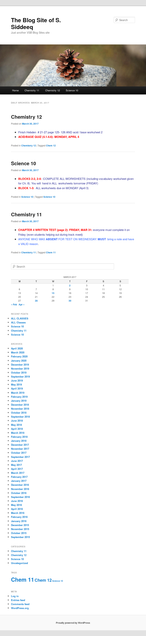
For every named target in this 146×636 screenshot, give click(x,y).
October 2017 (18, 452)
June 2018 (17, 420)
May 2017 (16, 465)
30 (70, 300)
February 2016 (19, 517)
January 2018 (18, 440)
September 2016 (20, 497)
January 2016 (18, 521)
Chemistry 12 (52, 90)
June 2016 (17, 501)
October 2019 (18, 372)
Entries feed (18, 600)
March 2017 (17, 473)
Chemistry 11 (32, 90)
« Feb (14, 304)
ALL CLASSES (19, 318)
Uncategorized (19, 563)
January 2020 (18, 360)
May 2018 (16, 425)
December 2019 (20, 364)
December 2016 (20, 485)
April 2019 (17, 388)
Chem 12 (51, 145)
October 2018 (18, 412)
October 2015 (18, 533)
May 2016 (16, 505)
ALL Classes (18, 322)
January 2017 (18, 481)
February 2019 (19, 396)
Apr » (22, 304)
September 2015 (20, 537)
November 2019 (20, 368)
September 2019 (20, 376)
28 (36, 300)
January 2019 (18, 400)
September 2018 (20, 416)
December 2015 (20, 525)
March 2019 (17, 392)
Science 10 (72, 90)
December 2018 (20, 404)
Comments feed (20, 604)
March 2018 (17, 433)
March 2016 (17, 513)
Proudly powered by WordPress (73, 622)
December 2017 (20, 444)
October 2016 (18, 493)
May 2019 (16, 384)
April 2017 (17, 469)
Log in (15, 596)
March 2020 (17, 352)
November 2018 (20, 408)
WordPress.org (20, 608)
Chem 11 (51, 252)
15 (53, 293)
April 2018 (17, 429)
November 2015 (20, 529)
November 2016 (20, 489)
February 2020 (19, 356)
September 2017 (20, 457)
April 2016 (17, 509)
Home (15, 90)
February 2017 (19, 477)
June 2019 (17, 380)
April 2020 (17, 348)
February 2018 (19, 436)
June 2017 (17, 461)
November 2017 (20, 448)
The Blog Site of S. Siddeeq (36, 23)
